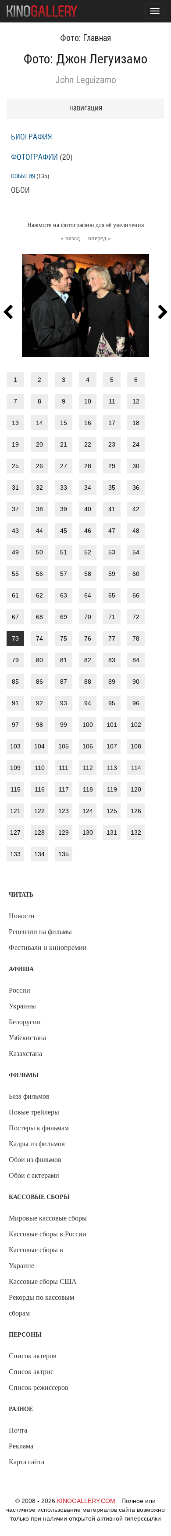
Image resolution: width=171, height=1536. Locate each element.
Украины (22, 1006)
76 (87, 638)
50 (39, 552)
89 (111, 681)
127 (15, 832)
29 (111, 465)
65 (111, 595)
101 (112, 724)
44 (39, 530)
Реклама (21, 1446)
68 (39, 616)
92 (39, 703)
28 (87, 465)
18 (135, 422)
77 (111, 638)
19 (15, 444)
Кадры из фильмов (37, 1143)
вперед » (99, 238)
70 (87, 616)
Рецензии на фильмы (40, 931)
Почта (18, 1430)
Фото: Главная (85, 38)
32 (39, 487)
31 (15, 487)
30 (135, 465)
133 (15, 854)
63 (63, 595)
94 (87, 703)
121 (15, 810)
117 (64, 789)
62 (39, 595)
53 (111, 552)
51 (63, 552)
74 (39, 638)
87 (63, 681)
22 (87, 444)
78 (135, 638)
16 (87, 422)
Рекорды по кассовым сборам (41, 1305)
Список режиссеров (38, 1387)
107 (112, 746)
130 (87, 832)
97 (15, 724)
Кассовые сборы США (43, 1281)
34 (87, 487)
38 (39, 509)
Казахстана (25, 1053)
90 (135, 681)
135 (63, 854)
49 (15, 552)
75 (63, 638)
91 (15, 703)
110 (40, 767)
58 (87, 573)
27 (63, 465)
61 (15, 595)
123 (63, 810)
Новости (22, 916)
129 (63, 832)
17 (111, 422)
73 (15, 638)
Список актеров (33, 1356)
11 (112, 401)
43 (15, 530)
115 (16, 789)
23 (111, 444)
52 (87, 552)
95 (111, 703)
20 (39, 444)
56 (39, 573)
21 (63, 444)
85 (15, 681)
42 (135, 509)
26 (39, 465)
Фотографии (34, 157)
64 (87, 595)
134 (39, 854)
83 (111, 660)
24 (135, 444)
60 (135, 573)
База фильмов (29, 1096)
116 (40, 789)
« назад (70, 238)
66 (135, 595)
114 (136, 767)
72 (135, 616)
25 (15, 465)
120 (136, 789)
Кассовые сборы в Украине (36, 1257)
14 (39, 422)
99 (63, 724)
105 (63, 746)
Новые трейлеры (34, 1112)
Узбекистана (27, 1037)
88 (87, 681)
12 (135, 401)
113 (112, 767)
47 (111, 530)
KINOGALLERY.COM (86, 1500)
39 (63, 509)
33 (63, 487)
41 (111, 509)
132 (136, 832)
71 (111, 616)
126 (136, 810)
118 (88, 789)
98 (39, 724)
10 (87, 401)
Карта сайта (26, 1462)
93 (63, 703)
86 (39, 681)
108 (136, 746)
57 (63, 573)
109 (15, 767)
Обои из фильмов (35, 1159)
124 (87, 810)
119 (112, 789)
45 (63, 530)
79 (15, 660)
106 (87, 746)
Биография (31, 137)
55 (15, 573)
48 (135, 530)
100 (87, 724)
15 (63, 422)
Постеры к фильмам (39, 1128)
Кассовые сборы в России (47, 1234)
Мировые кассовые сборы (48, 1218)
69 (63, 616)
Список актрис (31, 1371)
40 (87, 509)
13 (15, 422)
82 (87, 660)
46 (87, 530)
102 (136, 724)
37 (15, 509)
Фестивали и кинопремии (48, 947)
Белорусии (25, 1022)
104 (39, 746)
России (19, 990)
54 (135, 552)
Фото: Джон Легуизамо (85, 58)
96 (135, 703)
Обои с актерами (34, 1175)
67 (15, 616)
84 (135, 660)
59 (111, 573)
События (23, 176)
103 (15, 746)
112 (88, 767)
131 (112, 832)
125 (112, 810)
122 (39, 810)
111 (63, 767)
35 (111, 487)
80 (39, 660)
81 (63, 660)
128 (39, 832)
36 (135, 487)
